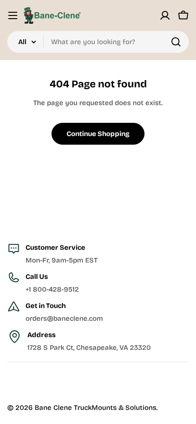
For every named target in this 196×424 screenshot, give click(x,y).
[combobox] (98, 42)
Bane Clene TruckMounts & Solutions (95, 408)
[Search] (175, 41)
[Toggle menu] (12, 15)
